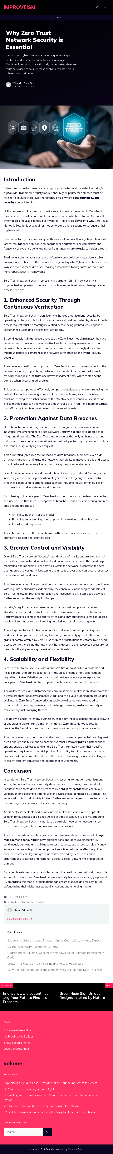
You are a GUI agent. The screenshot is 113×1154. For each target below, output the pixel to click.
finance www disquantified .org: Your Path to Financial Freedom (26, 997)
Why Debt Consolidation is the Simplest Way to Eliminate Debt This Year (54, 969)
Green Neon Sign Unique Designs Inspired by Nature (82, 995)
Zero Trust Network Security (26, 902)
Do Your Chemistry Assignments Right (32, 946)
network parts (76, 742)
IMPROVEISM (19, 7)
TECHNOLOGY (17, 897)
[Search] (47, 1132)
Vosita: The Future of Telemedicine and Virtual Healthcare (45, 963)
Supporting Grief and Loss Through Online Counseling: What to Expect (53, 940)
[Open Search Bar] (97, 7)
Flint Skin (45, 1149)
